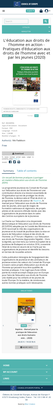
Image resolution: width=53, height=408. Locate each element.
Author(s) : (7, 140)
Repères (37, 200)
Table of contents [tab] (27, 170)
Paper (23, 326)
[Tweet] (14, 162)
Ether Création (30, 404)
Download (19, 153)
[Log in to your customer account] (46, 11)
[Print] (18, 162)
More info (27, 347)
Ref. (3, 123)
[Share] (10, 162)
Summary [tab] (8, 170)
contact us (16, 159)
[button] (49, 325)
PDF (36, 116)
